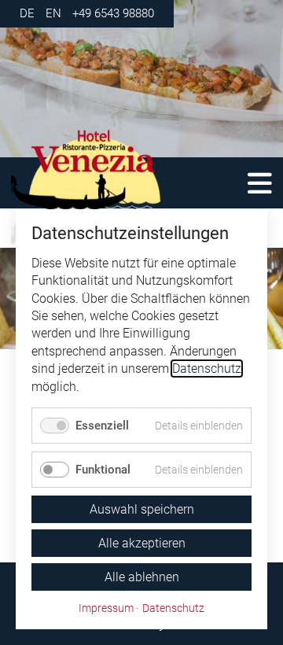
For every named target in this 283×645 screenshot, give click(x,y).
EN (53, 13)
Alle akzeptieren (142, 543)
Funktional (102, 470)
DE (27, 13)
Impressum (106, 608)
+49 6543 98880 (113, 13)
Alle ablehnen (142, 576)
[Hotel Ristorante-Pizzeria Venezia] (118, 187)
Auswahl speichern (142, 509)
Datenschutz (206, 368)
